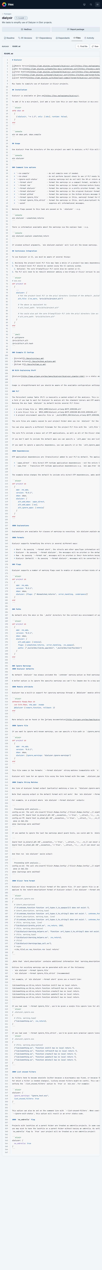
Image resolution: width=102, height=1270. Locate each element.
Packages (7, 14)
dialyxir (7, 18)
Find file (83, 46)
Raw (96, 46)
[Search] (91, 4)
